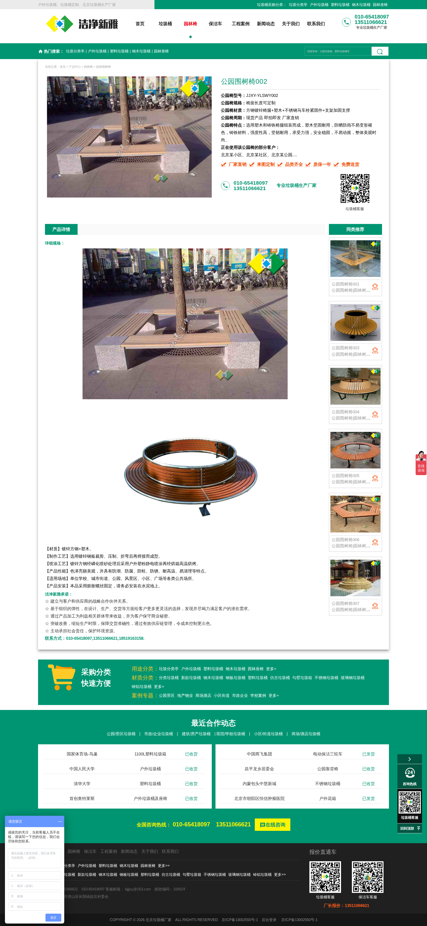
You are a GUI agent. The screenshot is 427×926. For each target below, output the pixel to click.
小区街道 (222, 695)
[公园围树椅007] (355, 578)
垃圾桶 (165, 23)
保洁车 (215, 23)
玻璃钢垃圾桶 (352, 678)
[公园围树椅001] (355, 258)
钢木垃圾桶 (361, 4)
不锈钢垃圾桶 (326, 678)
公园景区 (167, 695)
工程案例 (241, 23)
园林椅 (190, 23)
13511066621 (233, 824)
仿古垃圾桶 (280, 678)
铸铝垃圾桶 (141, 686)
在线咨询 (272, 825)
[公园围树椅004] (355, 386)
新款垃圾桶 (191, 678)
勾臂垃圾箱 (302, 678)
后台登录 (269, 920)
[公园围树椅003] (355, 322)
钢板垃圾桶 (235, 678)
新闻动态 (266, 23)
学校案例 (258, 695)
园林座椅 (380, 4)
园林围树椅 (103, 66)
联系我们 (316, 23)
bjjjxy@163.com (138, 889)
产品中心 (75, 66)
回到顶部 (407, 828)
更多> (271, 669)
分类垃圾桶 (169, 678)
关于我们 (291, 23)
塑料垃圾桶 (340, 4)
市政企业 (240, 695)
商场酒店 (203, 695)
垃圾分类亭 (298, 4)
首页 (140, 23)
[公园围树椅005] (355, 450)
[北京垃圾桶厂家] (82, 21)
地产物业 (185, 695)
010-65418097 (191, 824)
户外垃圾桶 (319, 4)
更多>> (164, 865)
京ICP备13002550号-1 (240, 920)
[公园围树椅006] (355, 514)
